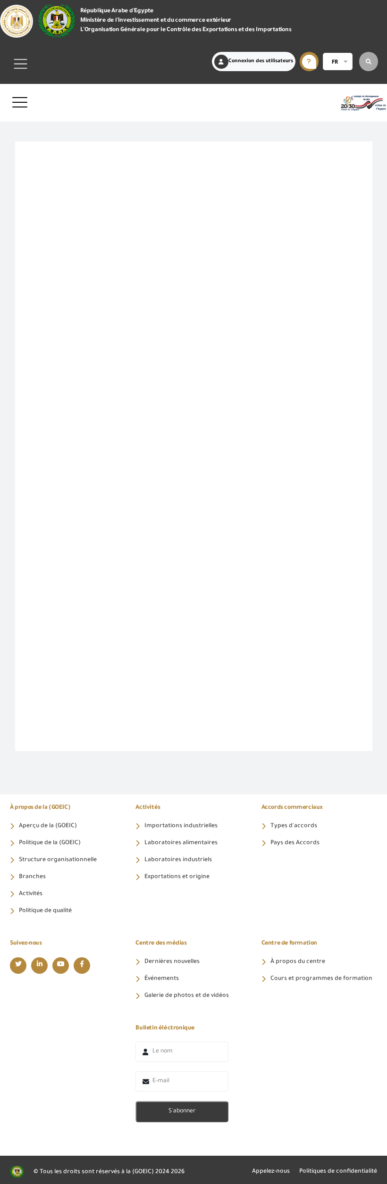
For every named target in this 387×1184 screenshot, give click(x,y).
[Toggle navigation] (21, 64)
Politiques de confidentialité (338, 1171)
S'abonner (181, 1111)
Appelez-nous (271, 1171)
